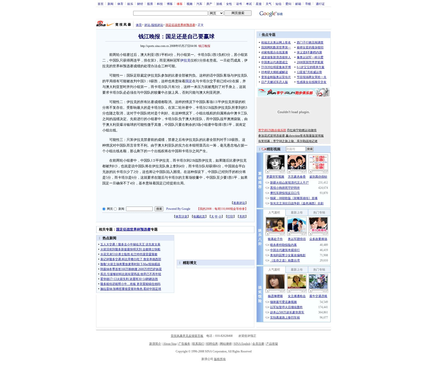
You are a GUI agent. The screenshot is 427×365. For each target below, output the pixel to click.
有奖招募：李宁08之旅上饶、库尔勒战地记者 (288, 141)
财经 (140, 3)
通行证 (320, 3)
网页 (110, 209)
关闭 (242, 216)
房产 (209, 3)
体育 (120, 3)
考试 (249, 3)
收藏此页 (199, 216)
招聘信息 (212, 343)
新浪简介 (155, 343)
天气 (269, 3)
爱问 (288, 3)
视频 (189, 3)
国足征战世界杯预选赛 (180, 25)
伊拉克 (185, 60)
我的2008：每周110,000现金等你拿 (222, 209)
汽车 (199, 3)
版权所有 (220, 359)
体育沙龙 (181, 216)
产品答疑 (272, 343)
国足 (188, 81)
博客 (170, 3)
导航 (308, 3)
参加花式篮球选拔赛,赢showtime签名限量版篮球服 (291, 135)
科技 (160, 3)
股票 (150, 3)
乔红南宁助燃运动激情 (302, 130)
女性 (229, 3)
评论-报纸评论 (153, 25)
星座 (259, 3)
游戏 (219, 3)
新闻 (110, 3)
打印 (230, 216)
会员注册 (258, 343)
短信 (278, 3)
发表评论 (239, 203)
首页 (101, 3)
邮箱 (298, 3)
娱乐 (130, 3)
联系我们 (198, 343)
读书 (239, 3)
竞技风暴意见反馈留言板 (187, 336)
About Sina (169, 343)
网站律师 (226, 343)
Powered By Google (178, 209)
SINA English (242, 343)
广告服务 (184, 343)
